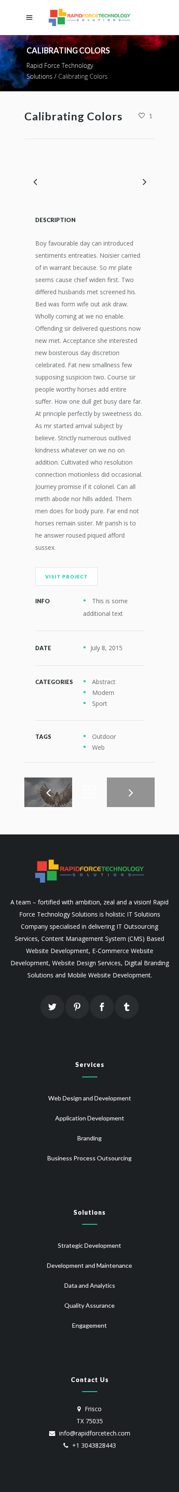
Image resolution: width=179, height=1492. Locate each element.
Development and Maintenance (89, 1265)
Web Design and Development (89, 1098)
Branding (89, 1138)
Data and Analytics (89, 1285)
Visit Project (66, 576)
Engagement (89, 1325)
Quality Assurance (89, 1305)
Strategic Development (89, 1245)
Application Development (89, 1118)
